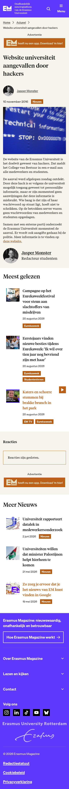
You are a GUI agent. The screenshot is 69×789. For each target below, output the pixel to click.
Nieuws (37, 101)
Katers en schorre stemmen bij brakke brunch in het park (37, 400)
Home (6, 22)
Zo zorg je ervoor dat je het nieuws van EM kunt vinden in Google (43, 589)
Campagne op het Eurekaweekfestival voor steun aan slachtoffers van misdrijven (39, 301)
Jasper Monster (27, 90)
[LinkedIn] (16, 712)
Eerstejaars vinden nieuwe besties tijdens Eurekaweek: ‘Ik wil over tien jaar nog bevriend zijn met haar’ (43, 349)
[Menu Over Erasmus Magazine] (62, 658)
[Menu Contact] (62, 689)
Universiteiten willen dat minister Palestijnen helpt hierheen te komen (42, 557)
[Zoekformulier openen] (48, 9)
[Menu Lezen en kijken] (62, 674)
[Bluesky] (46, 712)
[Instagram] (6, 712)
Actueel (21, 22)
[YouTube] (36, 712)
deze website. (12, 241)
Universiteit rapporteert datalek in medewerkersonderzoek (42, 524)
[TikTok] (26, 712)
